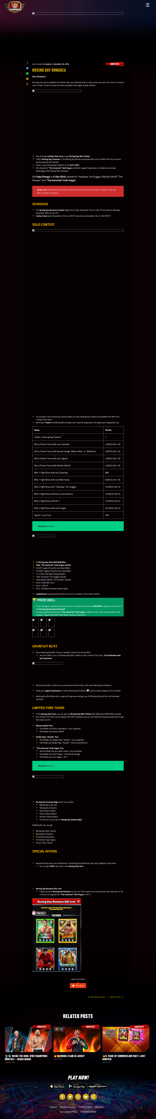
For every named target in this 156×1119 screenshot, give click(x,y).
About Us (99, 1107)
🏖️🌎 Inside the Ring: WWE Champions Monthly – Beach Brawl (26, 1057)
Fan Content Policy (68, 1111)
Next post (115, 997)
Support (53, 1107)
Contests (114, 64)
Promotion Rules (88, 1111)
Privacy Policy (85, 1107)
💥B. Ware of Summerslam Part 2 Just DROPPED (123, 1057)
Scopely (48, 64)
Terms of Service (67, 1107)
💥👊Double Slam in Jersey (69, 1056)
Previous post (97, 997)
